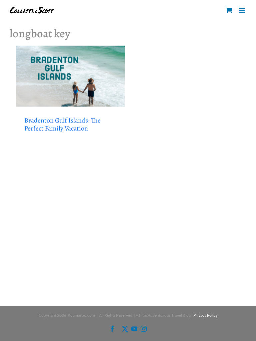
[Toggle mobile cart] (229, 10)
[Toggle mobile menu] (242, 10)
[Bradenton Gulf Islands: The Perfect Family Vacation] (70, 76)
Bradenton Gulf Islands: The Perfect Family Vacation (62, 124)
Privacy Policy (205, 315)
